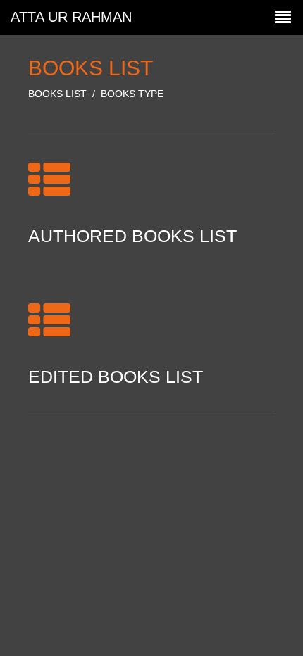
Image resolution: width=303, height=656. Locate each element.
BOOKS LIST (57, 93)
